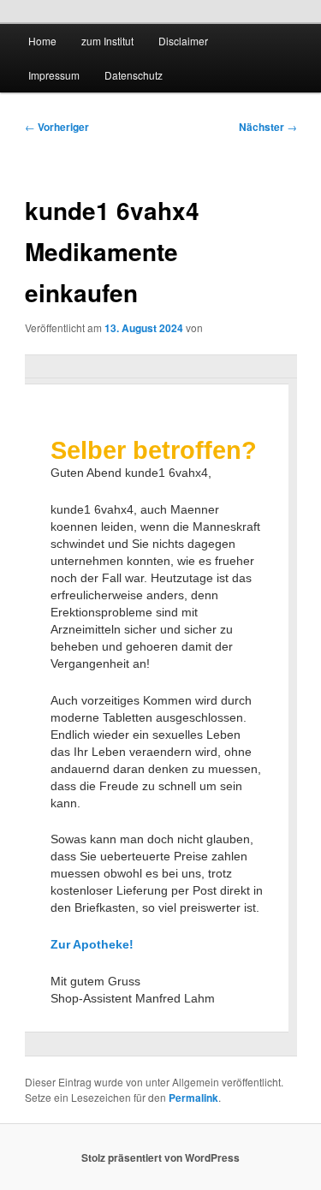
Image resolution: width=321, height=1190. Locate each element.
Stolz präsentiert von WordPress (160, 1157)
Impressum (54, 75)
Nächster (268, 126)
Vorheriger (57, 126)
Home (42, 40)
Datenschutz (133, 75)
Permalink (193, 1097)
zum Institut (107, 40)
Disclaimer (183, 40)
